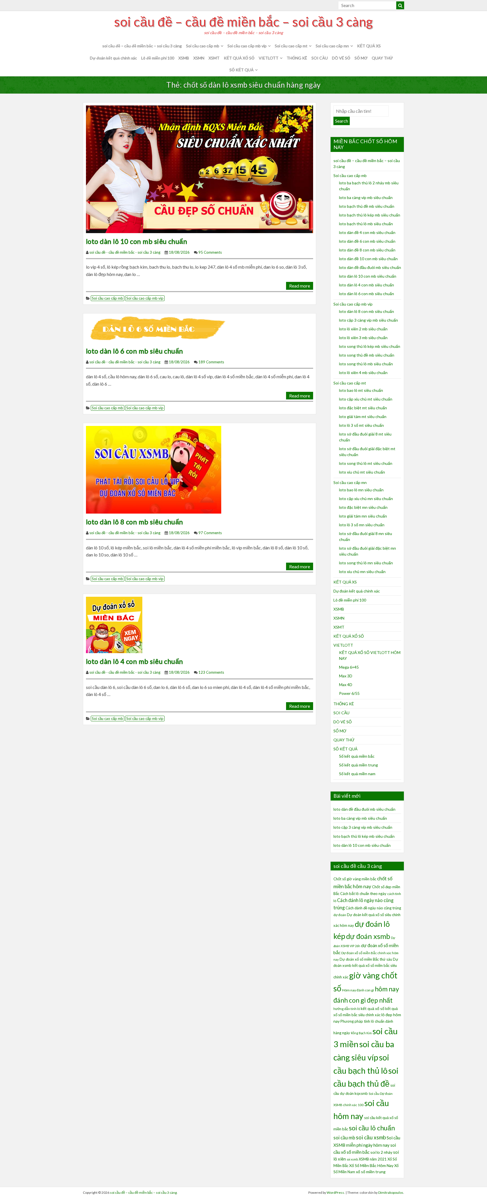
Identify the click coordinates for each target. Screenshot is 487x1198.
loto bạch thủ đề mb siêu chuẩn (366, 206)
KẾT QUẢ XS (369, 45)
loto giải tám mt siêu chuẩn (362, 416)
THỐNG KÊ (297, 58)
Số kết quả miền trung (358, 764)
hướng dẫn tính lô (346, 1009)
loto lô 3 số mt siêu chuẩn (361, 425)
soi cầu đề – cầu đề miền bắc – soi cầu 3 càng (243, 21)
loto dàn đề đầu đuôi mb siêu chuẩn (370, 267)
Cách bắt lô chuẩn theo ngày (363, 893)
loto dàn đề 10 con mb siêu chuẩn (368, 258)
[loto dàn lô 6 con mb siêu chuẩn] (159, 328)
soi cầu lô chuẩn (372, 1128)
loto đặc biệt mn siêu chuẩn (363, 507)
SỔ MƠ (361, 58)
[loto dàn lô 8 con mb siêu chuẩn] (153, 469)
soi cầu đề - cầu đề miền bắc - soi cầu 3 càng (124, 252)
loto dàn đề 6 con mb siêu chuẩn (367, 241)
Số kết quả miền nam (357, 773)
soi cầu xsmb (371, 1137)
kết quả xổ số (372, 1008)
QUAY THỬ (382, 58)
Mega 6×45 (349, 667)
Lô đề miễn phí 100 (157, 58)
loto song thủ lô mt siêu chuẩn (365, 463)
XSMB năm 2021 (373, 1159)
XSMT (214, 58)
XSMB (183, 58)
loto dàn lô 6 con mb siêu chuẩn (134, 351)
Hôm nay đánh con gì (358, 990)
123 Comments (211, 672)
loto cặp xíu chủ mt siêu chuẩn (365, 399)
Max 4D (345, 684)
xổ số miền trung (371, 1171)
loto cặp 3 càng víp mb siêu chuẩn (368, 320)
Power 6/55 (349, 693)
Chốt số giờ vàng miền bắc (354, 879)
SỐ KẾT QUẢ (241, 69)
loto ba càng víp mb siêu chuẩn (366, 197)
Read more (299, 285)
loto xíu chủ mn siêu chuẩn (362, 571)
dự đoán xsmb (368, 936)
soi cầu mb (344, 1137)
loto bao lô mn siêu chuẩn (361, 489)
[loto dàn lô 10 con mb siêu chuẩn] (199, 168)
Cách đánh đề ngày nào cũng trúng (373, 908)
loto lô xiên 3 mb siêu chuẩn (363, 337)
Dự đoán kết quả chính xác (113, 58)
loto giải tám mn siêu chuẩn (363, 516)
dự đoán (339, 915)
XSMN (198, 58)
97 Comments (210, 533)
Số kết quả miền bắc (357, 756)
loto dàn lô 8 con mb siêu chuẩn (134, 522)
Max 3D (345, 675)
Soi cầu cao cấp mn (332, 45)
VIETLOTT (268, 58)
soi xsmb (352, 1159)
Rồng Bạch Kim (361, 1033)
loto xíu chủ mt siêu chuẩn (362, 472)
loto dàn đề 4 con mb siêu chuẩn (367, 232)
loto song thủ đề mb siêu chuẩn (366, 355)
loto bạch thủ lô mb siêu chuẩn (366, 223)
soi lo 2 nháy (381, 1152)
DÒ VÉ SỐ (341, 58)
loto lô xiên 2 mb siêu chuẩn (363, 328)
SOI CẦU (319, 58)
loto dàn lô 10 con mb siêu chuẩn (136, 241)
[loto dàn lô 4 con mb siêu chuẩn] (114, 624)
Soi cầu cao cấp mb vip (247, 45)
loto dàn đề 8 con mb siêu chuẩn (367, 249)
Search (341, 120)
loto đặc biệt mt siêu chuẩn (363, 407)
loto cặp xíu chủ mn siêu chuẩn (366, 498)
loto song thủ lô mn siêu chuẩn (366, 562)
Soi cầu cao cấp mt (291, 45)
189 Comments (211, 362)
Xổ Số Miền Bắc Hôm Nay (371, 1165)
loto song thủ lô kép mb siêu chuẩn (369, 346)
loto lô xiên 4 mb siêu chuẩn (363, 372)
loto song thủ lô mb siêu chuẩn (366, 363)
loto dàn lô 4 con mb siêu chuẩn (134, 661)
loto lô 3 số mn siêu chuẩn (361, 524)
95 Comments (210, 252)
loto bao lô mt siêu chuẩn (361, 390)
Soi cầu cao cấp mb (202, 45)
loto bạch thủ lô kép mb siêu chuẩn (369, 215)
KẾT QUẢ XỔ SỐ (239, 58)
